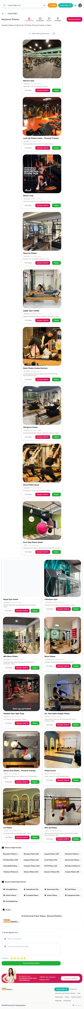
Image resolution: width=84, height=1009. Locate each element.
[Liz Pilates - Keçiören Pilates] (21, 814)
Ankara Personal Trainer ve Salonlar (65, 993)
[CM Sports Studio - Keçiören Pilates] (42, 412)
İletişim (56, 90)
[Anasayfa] (3, 13)
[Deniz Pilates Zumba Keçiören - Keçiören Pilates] (42, 354)
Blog (79, 993)
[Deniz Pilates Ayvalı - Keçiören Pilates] (42, 470)
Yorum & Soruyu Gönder (31, 963)
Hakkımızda (73, 989)
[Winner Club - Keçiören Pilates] (42, 180)
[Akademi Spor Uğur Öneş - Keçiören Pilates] (21, 700)
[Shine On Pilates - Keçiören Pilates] (42, 238)
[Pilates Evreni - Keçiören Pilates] (62, 757)
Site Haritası (67, 1000)
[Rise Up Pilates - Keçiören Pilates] (62, 814)
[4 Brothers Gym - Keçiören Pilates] (62, 586)
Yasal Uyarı (58, 1000)
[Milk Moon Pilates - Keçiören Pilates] (21, 643)
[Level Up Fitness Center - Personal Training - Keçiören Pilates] (42, 123)
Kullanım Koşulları (76, 997)
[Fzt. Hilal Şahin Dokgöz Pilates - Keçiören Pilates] (62, 700)
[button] (24, 5)
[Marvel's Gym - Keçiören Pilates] (42, 66)
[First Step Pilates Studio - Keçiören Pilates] (42, 527)
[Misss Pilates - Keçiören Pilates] (62, 643)
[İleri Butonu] (25, 59)
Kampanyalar (59, 997)
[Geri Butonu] (58, 59)
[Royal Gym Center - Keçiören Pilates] (21, 586)
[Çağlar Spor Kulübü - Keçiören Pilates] (42, 295)
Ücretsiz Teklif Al (42, 90)
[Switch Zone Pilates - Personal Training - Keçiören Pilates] (21, 757)
